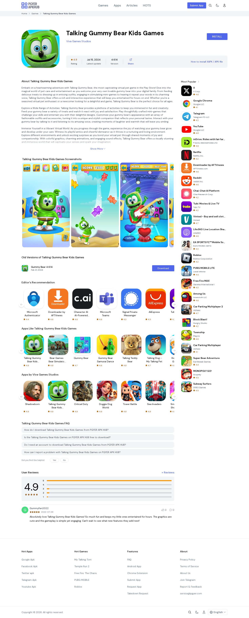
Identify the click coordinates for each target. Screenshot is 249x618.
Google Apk (28, 559)
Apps (117, 5)
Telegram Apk (29, 579)
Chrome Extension (137, 573)
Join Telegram (187, 579)
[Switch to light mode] (217, 5)
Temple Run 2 (81, 566)
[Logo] (30, 5)
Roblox (78, 586)
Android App (134, 566)
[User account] (224, 5)
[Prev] (28, 205)
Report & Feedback (191, 586)
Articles (132, 5)
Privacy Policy (187, 559)
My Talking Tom (82, 559)
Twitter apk (28, 573)
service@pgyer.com (191, 593)
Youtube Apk (29, 586)
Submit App (196, 5)
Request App (134, 586)
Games (103, 5)
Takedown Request (137, 593)
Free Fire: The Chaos (85, 573)
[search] (210, 5)
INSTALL (217, 36)
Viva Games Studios (78, 41)
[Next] (168, 205)
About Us (185, 573)
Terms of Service (189, 566)
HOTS (147, 5)
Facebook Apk (29, 566)
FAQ (129, 559)
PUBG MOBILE (81, 579)
